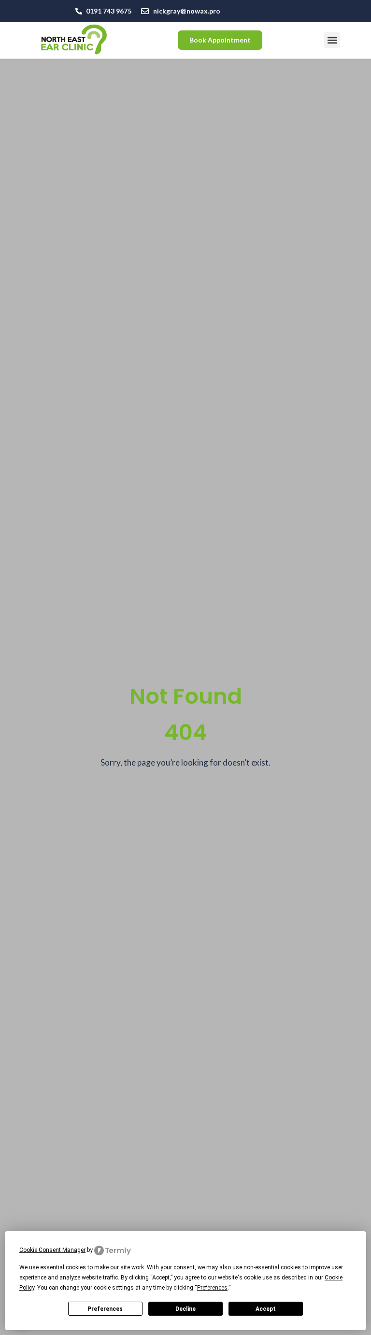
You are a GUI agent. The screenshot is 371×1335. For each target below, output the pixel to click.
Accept (266, 1309)
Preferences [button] (212, 1287)
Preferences (105, 1309)
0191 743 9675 (108, 11)
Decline (185, 1309)
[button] (332, 40)
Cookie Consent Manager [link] (52, 1250)
